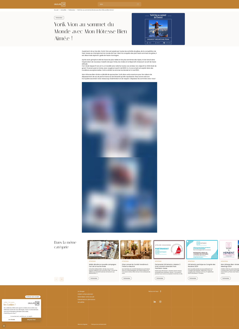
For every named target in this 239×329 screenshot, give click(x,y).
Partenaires (72, 10)
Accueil (56, 10)
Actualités (63, 10)
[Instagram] (160, 302)
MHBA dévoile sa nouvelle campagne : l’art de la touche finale (103, 265)
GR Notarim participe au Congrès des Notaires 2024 (201, 265)
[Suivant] (61, 279)
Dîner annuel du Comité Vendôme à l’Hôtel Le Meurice (135, 265)
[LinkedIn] (155, 302)
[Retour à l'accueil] (59, 4)
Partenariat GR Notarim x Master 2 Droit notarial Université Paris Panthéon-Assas (167, 266)
